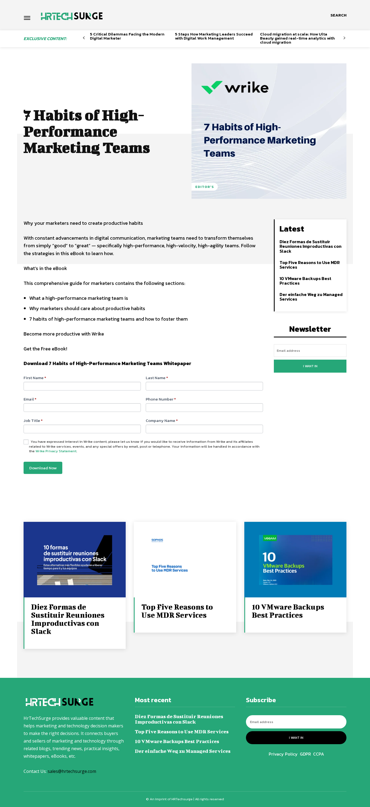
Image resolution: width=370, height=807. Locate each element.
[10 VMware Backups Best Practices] (295, 560)
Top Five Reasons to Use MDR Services (310, 265)
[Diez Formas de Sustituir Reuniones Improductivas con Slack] (75, 560)
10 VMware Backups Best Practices (305, 281)
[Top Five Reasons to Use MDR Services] (185, 560)
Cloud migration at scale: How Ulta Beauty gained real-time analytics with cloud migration (297, 38)
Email (30, 399)
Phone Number (161, 399)
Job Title (33, 420)
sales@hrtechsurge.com (72, 771)
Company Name (162, 420)
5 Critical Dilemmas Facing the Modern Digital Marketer (127, 36)
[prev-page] (83, 38)
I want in (310, 366)
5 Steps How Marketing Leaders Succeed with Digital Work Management (214, 36)
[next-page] (344, 38)
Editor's (204, 186)
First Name (35, 378)
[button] (338, 15)
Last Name (157, 378)
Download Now (43, 468)
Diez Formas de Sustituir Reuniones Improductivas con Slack (311, 246)
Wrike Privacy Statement (55, 451)
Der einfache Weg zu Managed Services (311, 296)
